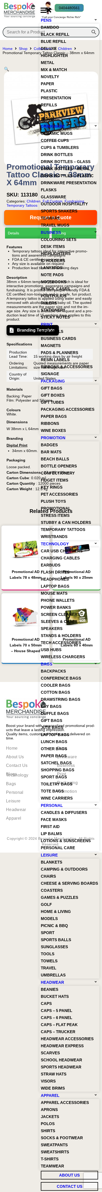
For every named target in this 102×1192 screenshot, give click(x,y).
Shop (23, 49)
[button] (45, 10)
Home (8, 49)
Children (34, 201)
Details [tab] (13, 233)
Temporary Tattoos (22, 205)
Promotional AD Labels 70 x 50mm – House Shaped (26, 645)
